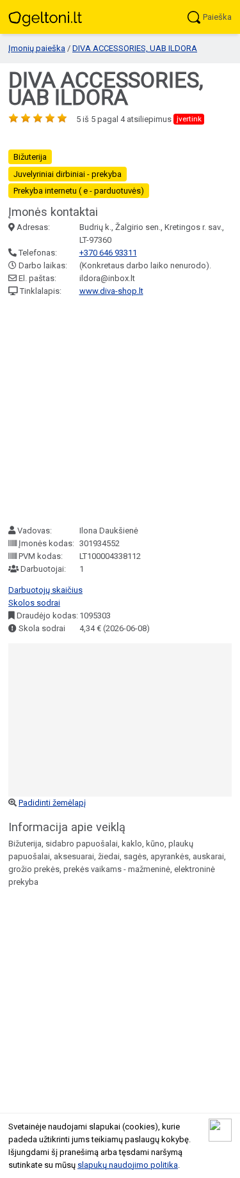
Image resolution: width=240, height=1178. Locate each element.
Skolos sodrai (34, 603)
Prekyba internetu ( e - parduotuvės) (78, 190)
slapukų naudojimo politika (127, 1165)
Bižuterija (30, 157)
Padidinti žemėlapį (52, 802)
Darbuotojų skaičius (45, 590)
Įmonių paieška (36, 48)
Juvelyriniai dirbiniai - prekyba (67, 174)
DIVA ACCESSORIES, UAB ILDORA (134, 48)
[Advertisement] (120, 411)
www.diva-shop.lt (111, 291)
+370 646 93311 (108, 252)
